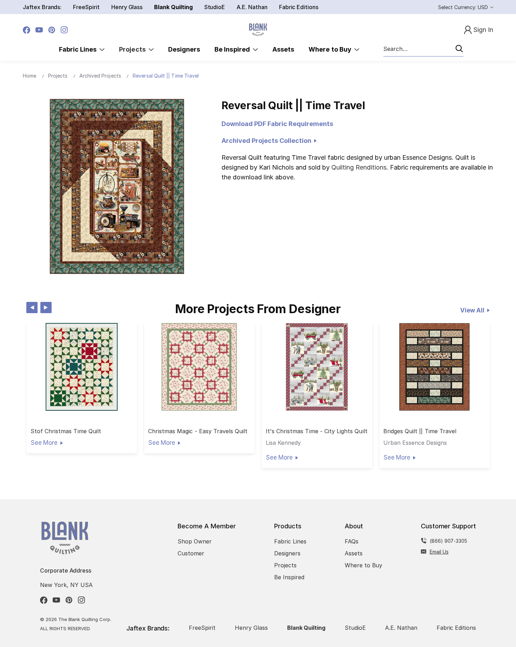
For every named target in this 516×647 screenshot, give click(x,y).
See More (44, 442)
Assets (283, 49)
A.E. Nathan (252, 7)
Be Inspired (233, 49)
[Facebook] (26, 30)
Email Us (439, 552)
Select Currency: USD (463, 7)
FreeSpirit (86, 7)
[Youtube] (39, 30)
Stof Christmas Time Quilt (66, 431)
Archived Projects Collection (267, 140)
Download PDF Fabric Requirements (277, 123)
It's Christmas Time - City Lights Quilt (317, 431)
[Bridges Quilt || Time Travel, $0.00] (434, 367)
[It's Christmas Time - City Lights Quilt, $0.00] (317, 367)
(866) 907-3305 (448, 541)
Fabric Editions (298, 7)
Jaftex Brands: (42, 7)
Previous (32, 307)
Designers (184, 49)
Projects (133, 49)
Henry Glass (127, 7)
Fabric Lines (79, 49)
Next (46, 307)
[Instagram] (64, 30)
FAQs (351, 541)
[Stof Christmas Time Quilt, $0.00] (82, 367)
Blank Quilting (173, 7)
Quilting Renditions (358, 167)
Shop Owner (195, 541)
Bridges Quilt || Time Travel (419, 431)
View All (472, 310)
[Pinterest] (51, 30)
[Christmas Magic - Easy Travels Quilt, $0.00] (199, 367)
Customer (191, 553)
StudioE (214, 7)
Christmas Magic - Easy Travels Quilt (198, 431)
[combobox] (423, 49)
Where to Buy (331, 49)
